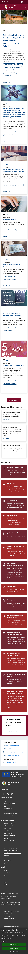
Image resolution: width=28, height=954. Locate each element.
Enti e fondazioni (8, 808)
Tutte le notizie (13, 400)
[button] (14, 951)
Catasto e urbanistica (9, 836)
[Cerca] (25, 7)
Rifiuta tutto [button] (14, 948)
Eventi (5, 885)
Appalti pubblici (8, 833)
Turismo (6, 838)
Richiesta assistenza (9, 919)
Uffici (5, 806)
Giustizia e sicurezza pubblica (11, 850)
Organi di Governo (8, 801)
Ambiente (6, 855)
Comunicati (7, 873)
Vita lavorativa (7, 828)
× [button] (26, 929)
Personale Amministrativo (10, 813)
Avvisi (7, 31)
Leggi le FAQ (7, 916)
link (6, 941)
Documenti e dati (8, 816)
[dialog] (14, 941)
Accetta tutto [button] (14, 944)
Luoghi (5, 882)
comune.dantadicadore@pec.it (12, 902)
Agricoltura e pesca (9, 863)
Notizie (7, 215)
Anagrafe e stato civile (9, 823)
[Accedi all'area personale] (21, 2)
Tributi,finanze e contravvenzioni (12, 853)
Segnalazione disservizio (10, 914)
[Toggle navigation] (3, 7)
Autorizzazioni (7, 860)
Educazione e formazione (10, 848)
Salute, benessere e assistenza (12, 858)
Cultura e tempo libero (9, 826)
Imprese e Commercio (9, 831)
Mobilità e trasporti (9, 840)
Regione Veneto (6, 2)
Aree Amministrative (9, 803)
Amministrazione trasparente (11, 926)
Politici (5, 811)
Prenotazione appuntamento (11, 911)
